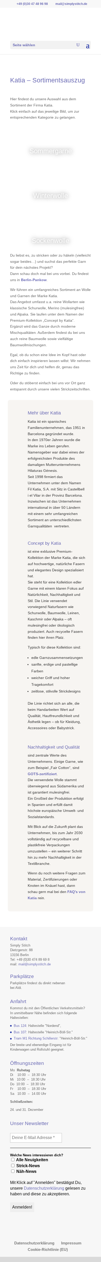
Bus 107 (20, 1032)
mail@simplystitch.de (34, 964)
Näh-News (26, 1171)
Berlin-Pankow (34, 280)
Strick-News (27, 1166)
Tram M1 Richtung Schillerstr (35, 1038)
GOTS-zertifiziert (42, 774)
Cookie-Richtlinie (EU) (48, 1249)
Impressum (71, 1243)
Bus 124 (20, 1026)
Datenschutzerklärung (44, 1188)
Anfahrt (18, 1001)
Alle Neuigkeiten (31, 1160)
